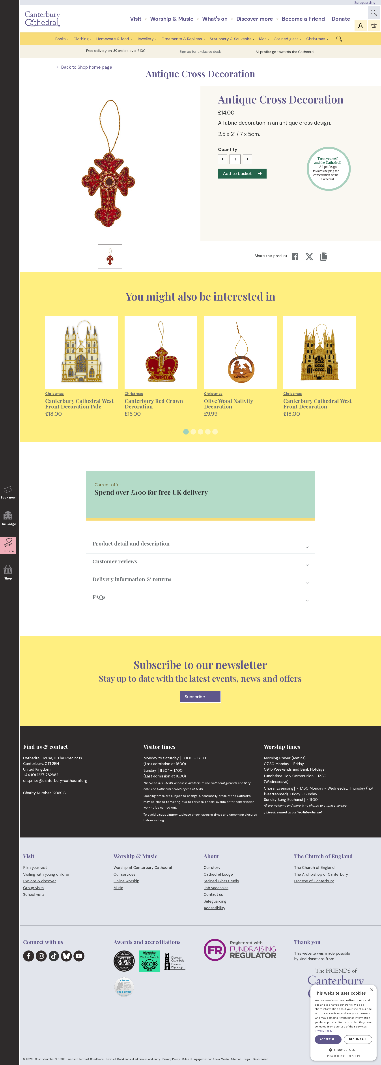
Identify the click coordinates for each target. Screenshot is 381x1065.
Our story (212, 867)
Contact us (213, 894)
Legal (247, 1059)
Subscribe (195, 697)
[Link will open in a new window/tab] (28, 956)
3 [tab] (200, 432)
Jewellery (145, 38)
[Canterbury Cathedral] (43, 19)
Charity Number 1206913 (50, 1059)
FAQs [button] (99, 596)
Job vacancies (216, 887)
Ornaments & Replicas (181, 38)
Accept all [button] (328, 1039)
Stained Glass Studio (221, 881)
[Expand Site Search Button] (374, 12)
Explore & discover (39, 881)
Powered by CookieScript (343, 1055)
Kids (263, 38)
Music (118, 887)
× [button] (371, 990)
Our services (124, 874)
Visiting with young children (46, 874)
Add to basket (237, 173)
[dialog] (343, 1023)
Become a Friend (303, 18)
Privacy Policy (171, 1059)
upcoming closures (243, 814)
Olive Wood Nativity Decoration (228, 403)
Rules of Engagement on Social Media (205, 1059)
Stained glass (286, 38)
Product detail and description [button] (131, 543)
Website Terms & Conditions (86, 1059)
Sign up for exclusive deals (200, 51)
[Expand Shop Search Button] (339, 38)
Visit (135, 18)
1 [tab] (186, 432)
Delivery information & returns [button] (132, 579)
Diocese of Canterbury (314, 881)
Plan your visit (35, 867)
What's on (215, 18)
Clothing (81, 38)
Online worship (126, 881)
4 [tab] (208, 432)
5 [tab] (215, 432)
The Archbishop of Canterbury (321, 874)
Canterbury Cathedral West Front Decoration (317, 403)
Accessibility (214, 907)
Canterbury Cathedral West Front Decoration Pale (79, 403)
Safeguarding (364, 2)
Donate (341, 18)
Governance (260, 1059)
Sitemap (236, 1059)
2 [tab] (193, 432)
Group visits (33, 887)
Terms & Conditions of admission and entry (133, 1059)
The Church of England (314, 867)
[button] (343, 1050)
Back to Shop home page (86, 67)
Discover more (254, 18)
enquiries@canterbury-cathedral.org (55, 780)
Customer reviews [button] (114, 561)
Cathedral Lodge (218, 874)
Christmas (315, 38)
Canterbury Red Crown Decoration (154, 403)
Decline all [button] (358, 1039)
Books (60, 38)
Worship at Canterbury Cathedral (143, 867)
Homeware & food (112, 38)
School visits (34, 894)
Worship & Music (171, 18)
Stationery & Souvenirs (230, 38)
